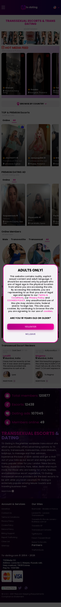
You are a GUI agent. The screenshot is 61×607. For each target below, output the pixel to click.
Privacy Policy (36, 297)
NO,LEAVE (30, 334)
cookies (48, 311)
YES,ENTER (30, 327)
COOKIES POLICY (16, 300)
